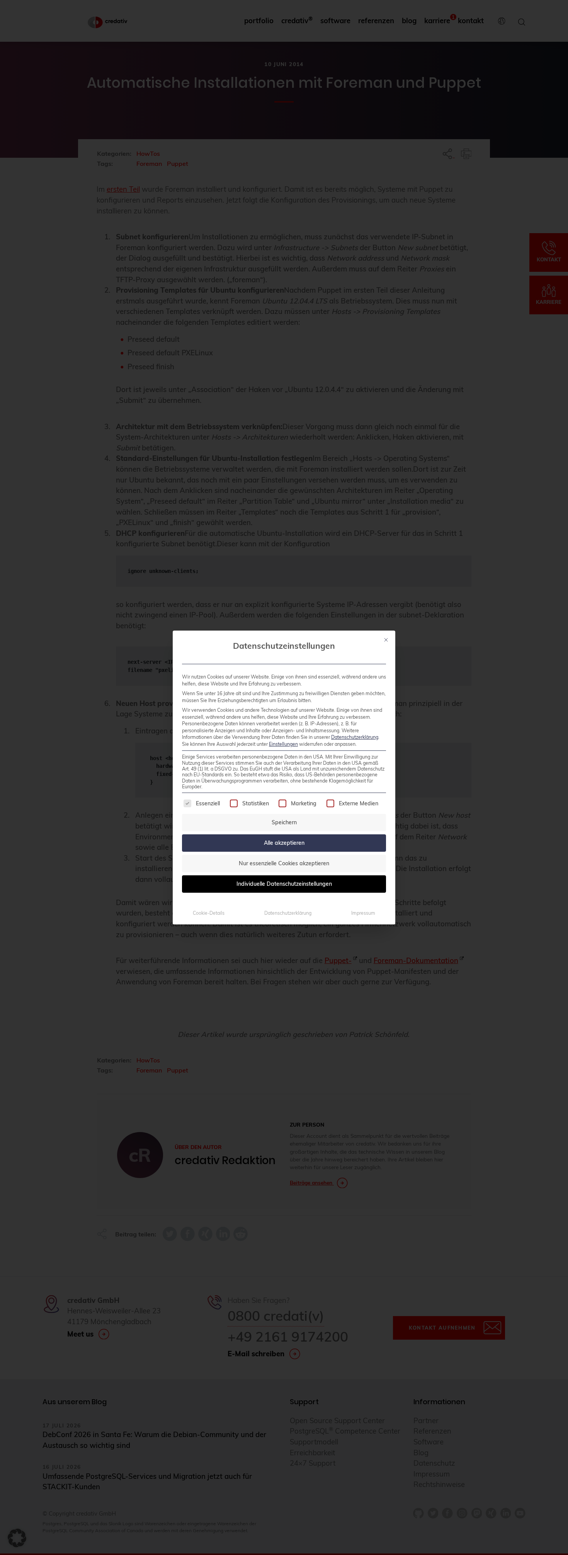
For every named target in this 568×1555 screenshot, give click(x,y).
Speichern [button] (284, 822)
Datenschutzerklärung (354, 737)
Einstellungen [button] (283, 744)
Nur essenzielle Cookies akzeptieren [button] (284, 863)
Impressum (363, 913)
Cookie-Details (208, 913)
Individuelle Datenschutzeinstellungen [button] (284, 883)
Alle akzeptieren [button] (284, 842)
